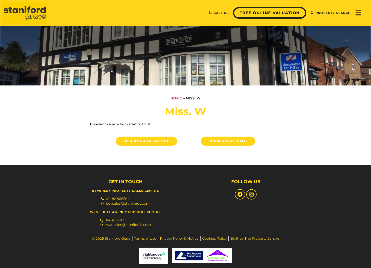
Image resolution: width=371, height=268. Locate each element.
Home (176, 98)
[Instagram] (251, 194)
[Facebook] (240, 194)
